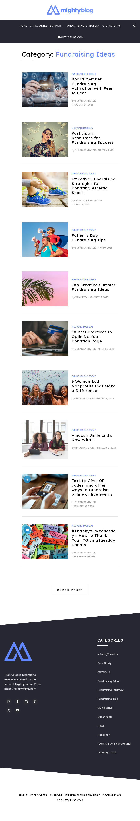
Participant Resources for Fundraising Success (93, 138)
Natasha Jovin (84, 398)
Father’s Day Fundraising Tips (89, 237)
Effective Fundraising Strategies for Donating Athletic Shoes (94, 186)
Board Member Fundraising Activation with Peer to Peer (92, 86)
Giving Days (111, 25)
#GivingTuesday (82, 128)
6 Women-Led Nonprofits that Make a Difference (94, 386)
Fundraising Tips (107, 699)
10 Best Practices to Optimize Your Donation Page (92, 336)
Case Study (104, 663)
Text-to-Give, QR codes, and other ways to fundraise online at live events (92, 487)
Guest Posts (104, 717)
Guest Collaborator (88, 200)
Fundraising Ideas (84, 74)
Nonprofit (103, 734)
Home (23, 25)
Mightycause (83, 297)
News (100, 725)
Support (56, 25)
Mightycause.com (70, 37)
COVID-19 (103, 672)
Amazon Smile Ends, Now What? (92, 437)
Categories (38, 25)
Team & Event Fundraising (114, 743)
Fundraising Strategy (82, 25)
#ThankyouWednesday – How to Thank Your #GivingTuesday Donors (94, 537)
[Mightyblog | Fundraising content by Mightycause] (5, 25)
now (33, 688)
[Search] (134, 25)
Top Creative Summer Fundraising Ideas (94, 287)
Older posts (70, 590)
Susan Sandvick (85, 100)
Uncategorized (106, 752)
